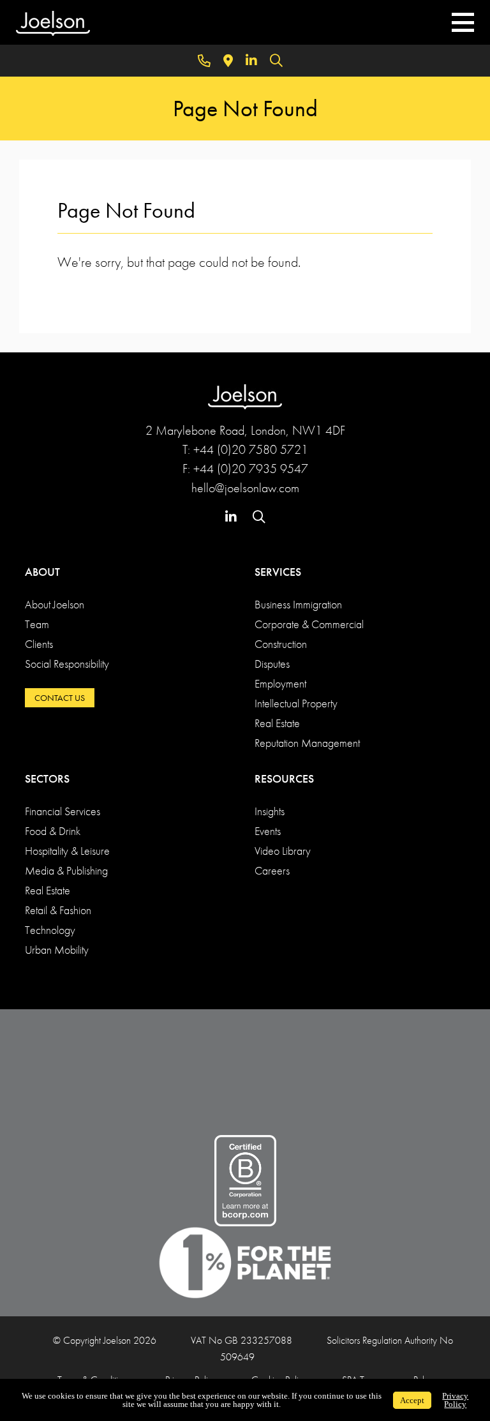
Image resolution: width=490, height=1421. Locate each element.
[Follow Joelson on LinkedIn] (251, 61)
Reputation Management (307, 742)
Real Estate (277, 723)
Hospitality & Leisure (67, 850)
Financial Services (62, 811)
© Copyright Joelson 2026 (104, 1340)
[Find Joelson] (228, 61)
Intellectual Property (296, 703)
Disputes (272, 663)
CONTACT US (59, 697)
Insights (270, 811)
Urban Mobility (57, 949)
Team (37, 624)
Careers (272, 870)
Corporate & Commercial (309, 624)
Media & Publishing (66, 870)
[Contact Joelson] (204, 61)
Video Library (283, 850)
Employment (280, 683)
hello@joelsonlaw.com (245, 487)
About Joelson (54, 604)
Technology (50, 929)
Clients (39, 643)
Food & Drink (52, 830)
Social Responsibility (67, 663)
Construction (281, 643)
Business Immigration (298, 604)
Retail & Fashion (58, 910)
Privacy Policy (455, 1400)
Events (268, 830)
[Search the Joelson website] (276, 61)
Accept (412, 1400)
